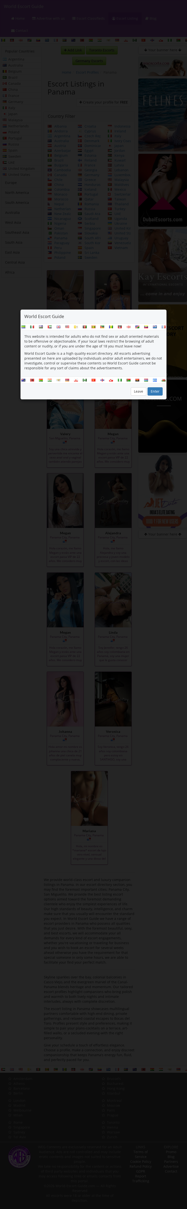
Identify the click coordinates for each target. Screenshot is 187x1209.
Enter (155, 391)
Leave (138, 391)
